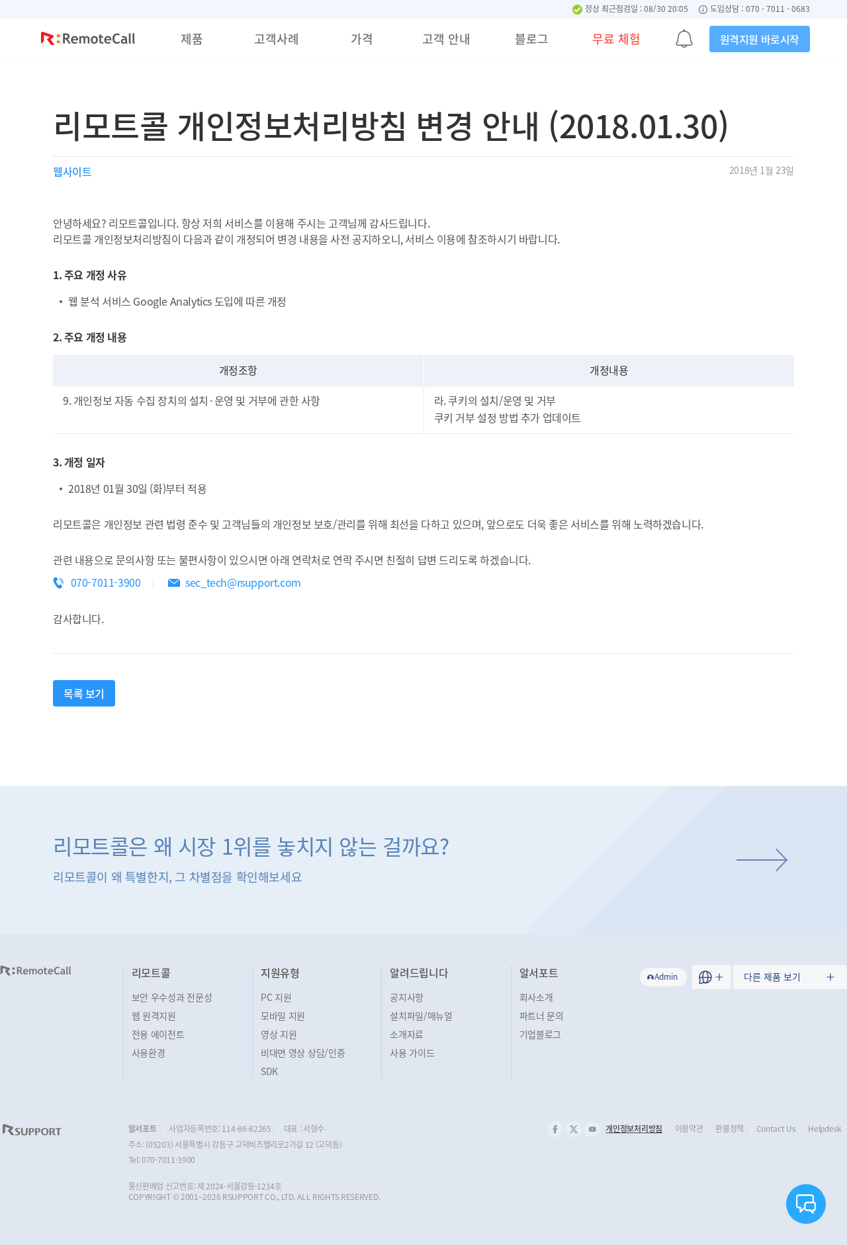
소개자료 (407, 1034)
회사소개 (536, 997)
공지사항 (407, 997)
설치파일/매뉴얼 (421, 1015)
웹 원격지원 (154, 1015)
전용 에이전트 (158, 1034)
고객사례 (276, 39)
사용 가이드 (412, 1052)
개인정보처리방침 (633, 1129)
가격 (362, 39)
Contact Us (776, 1129)
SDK (269, 1071)
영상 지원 (279, 1034)
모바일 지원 (283, 1015)
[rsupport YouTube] (592, 1129)
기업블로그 (540, 1034)
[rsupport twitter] (574, 1129)
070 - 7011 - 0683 (778, 9)
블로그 (532, 39)
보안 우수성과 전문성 (172, 997)
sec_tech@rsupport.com (243, 582)
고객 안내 (446, 39)
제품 (192, 39)
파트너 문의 (541, 1015)
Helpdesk (825, 1129)
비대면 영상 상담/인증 (303, 1052)
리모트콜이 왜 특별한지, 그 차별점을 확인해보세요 (251, 858)
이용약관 (689, 1129)
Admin (666, 976)
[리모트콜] (88, 40)
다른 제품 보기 (772, 976)
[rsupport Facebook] (555, 1129)
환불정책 (729, 1129)
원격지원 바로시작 (759, 39)
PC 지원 (276, 997)
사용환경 (148, 1052)
